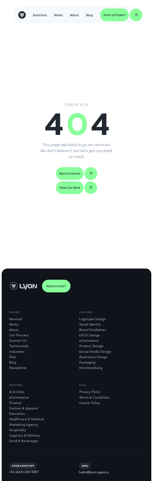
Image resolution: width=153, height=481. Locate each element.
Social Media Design (95, 352)
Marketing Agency (23, 425)
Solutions (40, 15)
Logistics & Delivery (24, 436)
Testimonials (19, 346)
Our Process (19, 335)
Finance (15, 403)
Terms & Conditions (94, 398)
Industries (17, 352)
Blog (89, 15)
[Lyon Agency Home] (22, 15)
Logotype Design (92, 319)
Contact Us (18, 341)
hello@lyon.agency (94, 472)
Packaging (87, 363)
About (74, 15)
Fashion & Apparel (23, 408)
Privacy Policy (90, 392)
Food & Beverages (23, 441)
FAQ (12, 357)
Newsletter (18, 368)
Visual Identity (90, 325)
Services (15, 319)
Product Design (91, 346)
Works (58, 15)
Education (17, 414)
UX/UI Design (89, 335)
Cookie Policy (89, 403)
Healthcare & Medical (26, 419)
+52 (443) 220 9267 (24, 472)
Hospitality (17, 430)
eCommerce (89, 341)
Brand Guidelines (92, 330)
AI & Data (16, 392)
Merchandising (90, 368)
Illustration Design (93, 357)
